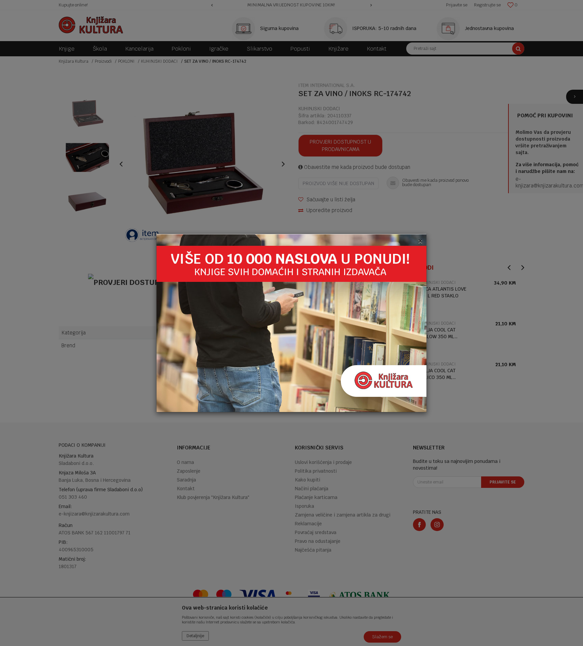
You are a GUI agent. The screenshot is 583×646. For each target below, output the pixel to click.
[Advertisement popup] (291, 323)
